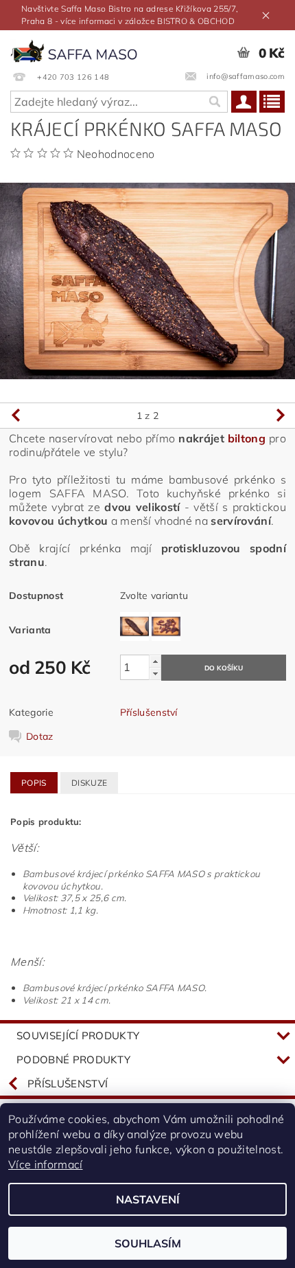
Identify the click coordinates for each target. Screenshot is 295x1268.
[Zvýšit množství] (155, 661)
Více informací (45, 1164)
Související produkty (77, 1035)
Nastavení (148, 1199)
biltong (247, 438)
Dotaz (40, 736)
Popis (34, 783)
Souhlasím (148, 1243)
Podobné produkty (73, 1059)
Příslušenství (149, 712)
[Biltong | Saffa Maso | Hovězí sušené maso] (73, 48)
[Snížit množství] (155, 673)
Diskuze (89, 783)
